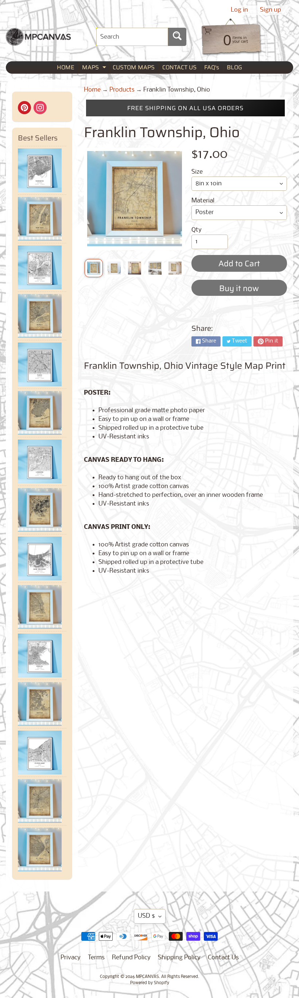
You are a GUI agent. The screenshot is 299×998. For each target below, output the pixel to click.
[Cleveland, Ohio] (42, 752)
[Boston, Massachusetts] (42, 704)
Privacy (71, 957)
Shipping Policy (179, 957)
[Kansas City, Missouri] (42, 267)
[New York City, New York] (42, 219)
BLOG (234, 67)
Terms (96, 957)
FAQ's (211, 67)
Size (197, 172)
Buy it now (239, 288)
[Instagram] (40, 107)
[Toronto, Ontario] (42, 170)
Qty (196, 230)
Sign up (270, 10)
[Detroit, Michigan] (42, 316)
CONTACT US (179, 67)
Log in (239, 10)
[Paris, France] (42, 364)
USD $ (146, 916)
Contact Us (223, 957)
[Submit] (177, 37)
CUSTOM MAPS (134, 67)
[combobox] (132, 37)
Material (202, 200)
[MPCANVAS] (38, 41)
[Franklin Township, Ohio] (94, 268)
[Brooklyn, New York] (42, 413)
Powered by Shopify (149, 983)
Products (122, 89)
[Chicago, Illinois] (42, 607)
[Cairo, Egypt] (42, 510)
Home (92, 89)
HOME (65, 67)
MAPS (95, 68)
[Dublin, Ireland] (42, 655)
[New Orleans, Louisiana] (42, 558)
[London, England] (42, 461)
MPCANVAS (147, 977)
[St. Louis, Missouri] (42, 849)
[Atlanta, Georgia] (42, 801)
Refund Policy (131, 957)
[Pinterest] (24, 107)
